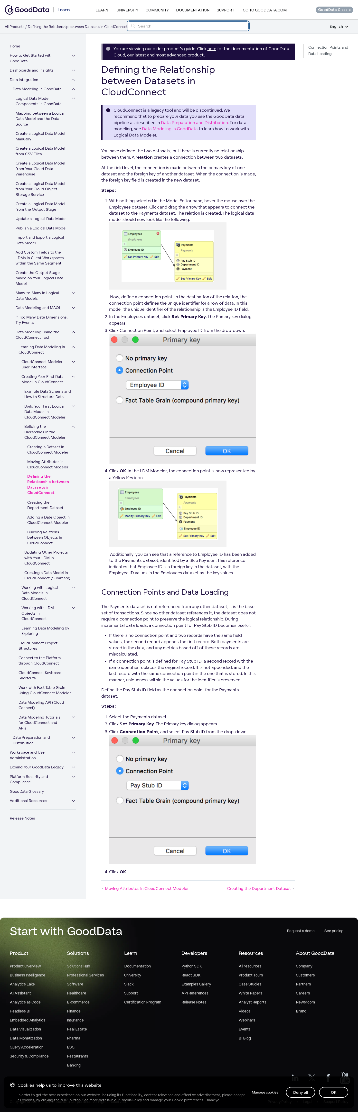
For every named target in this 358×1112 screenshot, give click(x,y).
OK (334, 1092)
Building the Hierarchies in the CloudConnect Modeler (45, 432)
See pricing (333, 930)
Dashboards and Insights (32, 70)
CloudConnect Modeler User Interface (42, 364)
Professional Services (85, 975)
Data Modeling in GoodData (37, 89)
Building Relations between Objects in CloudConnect (44, 537)
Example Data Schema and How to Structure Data (47, 394)
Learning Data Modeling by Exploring (45, 631)
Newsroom (305, 1002)
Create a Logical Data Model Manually (40, 136)
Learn (101, 10)
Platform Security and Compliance (29, 779)
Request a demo (301, 930)
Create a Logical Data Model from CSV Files (40, 151)
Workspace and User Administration (28, 755)
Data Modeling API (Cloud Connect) (41, 705)
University (127, 10)
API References (194, 993)
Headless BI (20, 1011)
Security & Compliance (29, 1056)
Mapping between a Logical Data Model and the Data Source (40, 119)
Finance (74, 1011)
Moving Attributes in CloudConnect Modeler (47, 464)
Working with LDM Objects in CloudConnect (37, 613)
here (211, 48)
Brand (301, 1011)
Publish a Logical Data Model (41, 228)
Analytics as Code (25, 1002)
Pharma (73, 1038)
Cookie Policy (131, 1100)
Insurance (75, 1020)
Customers (305, 975)
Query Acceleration (26, 1047)
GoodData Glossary (27, 791)
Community (157, 10)
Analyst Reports (252, 1002)
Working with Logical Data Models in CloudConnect (39, 593)
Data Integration (24, 79)
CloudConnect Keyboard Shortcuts (40, 675)
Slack (129, 984)
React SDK (190, 975)
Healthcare (76, 993)
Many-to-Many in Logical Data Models (37, 296)
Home (15, 46)
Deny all (300, 1092)
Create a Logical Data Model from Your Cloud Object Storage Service (40, 189)
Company (304, 966)
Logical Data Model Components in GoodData (38, 101)
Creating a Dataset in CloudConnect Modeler (47, 450)
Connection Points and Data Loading (328, 50)
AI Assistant (20, 993)
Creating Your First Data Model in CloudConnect (42, 379)
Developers (194, 953)
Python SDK (191, 966)
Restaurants (77, 1056)
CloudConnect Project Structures (38, 646)
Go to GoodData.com (265, 10)
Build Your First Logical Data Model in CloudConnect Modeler (45, 411)
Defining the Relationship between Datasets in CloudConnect (48, 484)
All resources (250, 966)
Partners (303, 984)
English (336, 27)
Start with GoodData (66, 931)
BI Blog (245, 1038)
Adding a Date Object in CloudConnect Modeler (48, 520)
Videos (245, 1011)
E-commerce (78, 1002)
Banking (74, 1065)
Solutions (78, 953)
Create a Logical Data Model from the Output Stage (40, 207)
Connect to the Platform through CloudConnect (40, 661)
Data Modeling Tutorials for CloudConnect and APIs (39, 722)
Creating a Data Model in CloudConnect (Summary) (47, 575)
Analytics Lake (22, 984)
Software (75, 984)
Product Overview (25, 966)
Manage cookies (265, 1092)
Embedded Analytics (27, 1020)
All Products (14, 27)
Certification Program (142, 1002)
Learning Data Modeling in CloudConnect (42, 350)
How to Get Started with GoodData (31, 58)
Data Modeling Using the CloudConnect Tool (37, 335)
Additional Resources (28, 801)
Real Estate (77, 1029)
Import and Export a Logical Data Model (40, 240)
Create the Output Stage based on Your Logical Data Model (39, 278)
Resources (251, 953)
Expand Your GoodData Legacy (37, 767)
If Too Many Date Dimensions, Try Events (42, 320)
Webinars (247, 1020)
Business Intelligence (27, 975)
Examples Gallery (196, 984)
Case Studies (250, 984)
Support (225, 10)
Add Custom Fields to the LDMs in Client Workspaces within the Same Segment (40, 258)
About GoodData (315, 953)
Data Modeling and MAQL (38, 308)
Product (19, 953)
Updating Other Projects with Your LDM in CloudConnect (46, 558)
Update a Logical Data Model (41, 219)
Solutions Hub (78, 966)
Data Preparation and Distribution (31, 740)
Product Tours (251, 975)
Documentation (192, 10)
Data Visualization (25, 1029)
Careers (303, 993)
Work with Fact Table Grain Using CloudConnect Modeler (45, 690)
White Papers (250, 993)
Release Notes (22, 818)
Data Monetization (26, 1038)
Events (245, 1029)
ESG (71, 1047)
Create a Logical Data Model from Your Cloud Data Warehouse (40, 169)
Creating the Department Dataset (45, 505)
